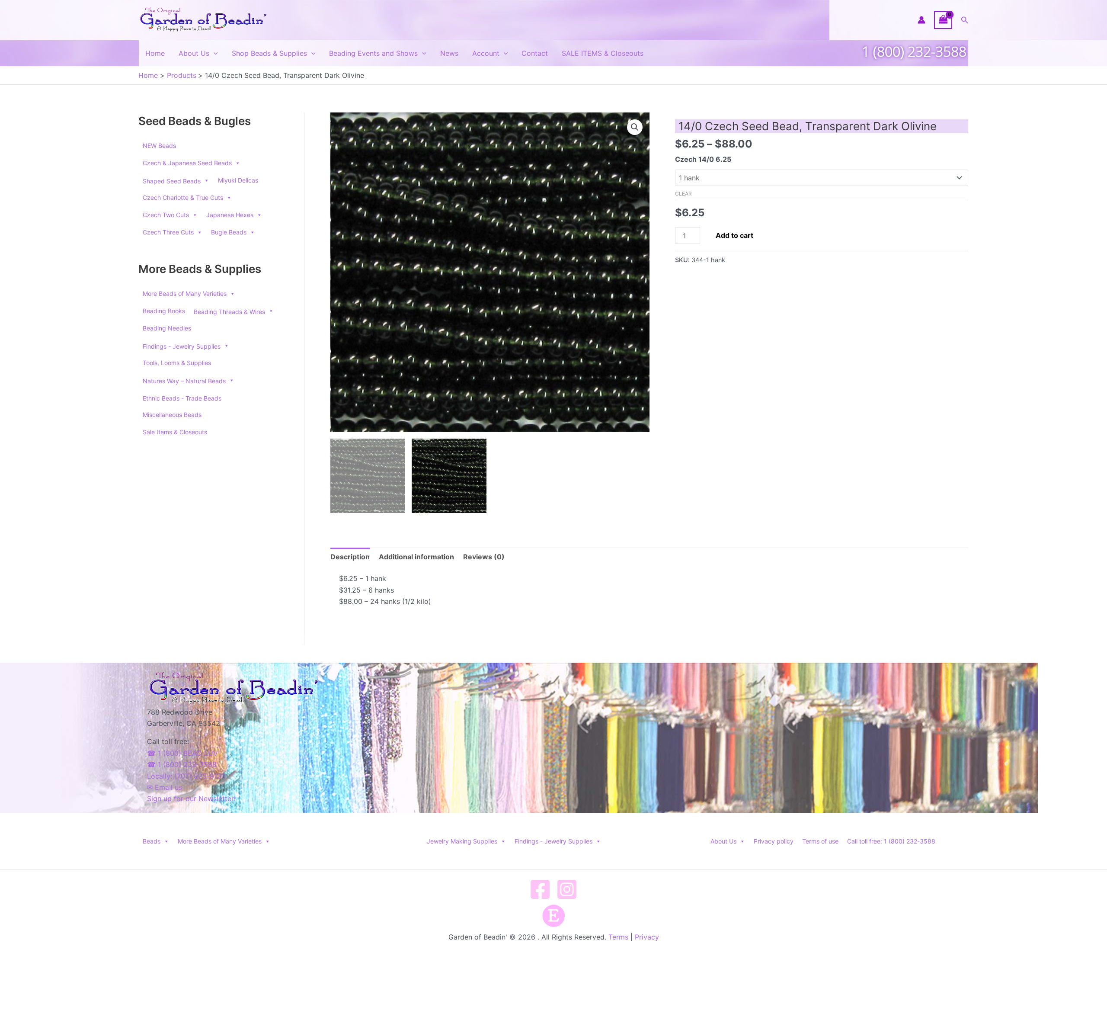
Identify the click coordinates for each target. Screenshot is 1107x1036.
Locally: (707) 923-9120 (186, 776)
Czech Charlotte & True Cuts (183, 197)
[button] (965, 20)
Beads (151, 841)
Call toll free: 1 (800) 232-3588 (891, 841)
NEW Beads (159, 145)
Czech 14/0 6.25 (703, 159)
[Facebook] (540, 889)
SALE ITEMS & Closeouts (602, 53)
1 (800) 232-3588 (914, 51)
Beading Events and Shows (373, 53)
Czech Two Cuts (166, 214)
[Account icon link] (921, 20)
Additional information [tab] (416, 556)
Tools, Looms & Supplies (177, 362)
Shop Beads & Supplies (269, 53)
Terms (618, 937)
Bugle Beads (228, 232)
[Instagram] (567, 889)
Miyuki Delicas (238, 180)
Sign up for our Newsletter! (191, 798)
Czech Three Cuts (168, 232)
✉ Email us (164, 787)
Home (155, 53)
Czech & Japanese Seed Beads (187, 163)
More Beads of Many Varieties (185, 293)
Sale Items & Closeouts (175, 432)
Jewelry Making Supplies (462, 841)
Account (485, 53)
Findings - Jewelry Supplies (553, 841)
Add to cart (734, 235)
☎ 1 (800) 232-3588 (182, 764)
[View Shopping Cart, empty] (943, 20)
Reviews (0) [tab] (484, 556)
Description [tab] (350, 556)
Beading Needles (167, 328)
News (449, 53)
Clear (683, 193)
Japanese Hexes (229, 214)
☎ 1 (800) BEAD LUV (182, 753)
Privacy (647, 937)
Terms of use (820, 841)
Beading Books (164, 310)
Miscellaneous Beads (172, 414)
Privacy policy (773, 841)
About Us (194, 53)
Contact (535, 53)
